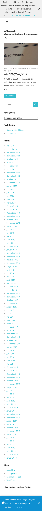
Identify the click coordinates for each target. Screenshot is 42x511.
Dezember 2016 (13, 333)
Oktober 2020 (12, 179)
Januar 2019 (11, 249)
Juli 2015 (10, 390)
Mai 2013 (10, 444)
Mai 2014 (10, 424)
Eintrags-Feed (12, 473)
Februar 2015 (12, 407)
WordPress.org (12, 480)
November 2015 (13, 377)
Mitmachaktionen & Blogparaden (26, 68)
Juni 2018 (10, 273)
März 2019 (11, 243)
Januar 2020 (11, 209)
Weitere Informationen (21, 15)
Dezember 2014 (13, 414)
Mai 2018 (10, 276)
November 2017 (13, 296)
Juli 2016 (10, 350)
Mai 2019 (10, 236)
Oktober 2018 (12, 259)
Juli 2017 (10, 310)
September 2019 (13, 222)
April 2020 (10, 199)
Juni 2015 (10, 394)
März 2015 (11, 404)
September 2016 (13, 343)
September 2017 (13, 303)
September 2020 (13, 182)
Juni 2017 (10, 313)
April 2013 (10, 447)
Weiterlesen (9, 95)
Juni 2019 (10, 232)
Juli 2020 (10, 189)
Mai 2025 (10, 145)
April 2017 (10, 320)
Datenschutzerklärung (15, 130)
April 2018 (10, 280)
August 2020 (11, 186)
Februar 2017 (12, 326)
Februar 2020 (12, 206)
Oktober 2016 (12, 340)
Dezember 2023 (13, 152)
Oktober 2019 (12, 219)
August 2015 (11, 387)
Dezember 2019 (13, 212)
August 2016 (11, 347)
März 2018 (11, 283)
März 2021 (11, 162)
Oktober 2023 (12, 159)
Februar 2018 (12, 286)
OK (34, 15)
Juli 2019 (10, 229)
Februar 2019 (12, 246)
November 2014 (13, 417)
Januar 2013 (11, 457)
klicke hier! (18, 507)
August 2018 (11, 266)
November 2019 (13, 216)
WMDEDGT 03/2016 (15, 74)
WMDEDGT (7, 71)
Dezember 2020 (13, 172)
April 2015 (10, 400)
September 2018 (13, 263)
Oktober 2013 (12, 427)
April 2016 (10, 360)
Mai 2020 (10, 196)
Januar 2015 (11, 410)
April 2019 (10, 239)
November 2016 (13, 337)
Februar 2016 (12, 367)
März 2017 (11, 323)
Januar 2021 (11, 169)
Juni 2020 (10, 192)
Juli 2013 (10, 437)
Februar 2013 (12, 454)
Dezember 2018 (13, 253)
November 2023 (13, 155)
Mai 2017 (10, 316)
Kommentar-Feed (13, 476)
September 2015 (13, 384)
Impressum (11, 133)
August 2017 (11, 306)
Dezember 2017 (13, 293)
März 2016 (11, 363)
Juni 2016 (10, 353)
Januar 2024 (11, 149)
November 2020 (13, 176)
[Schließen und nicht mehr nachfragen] (39, 503)
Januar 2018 (11, 290)
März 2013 (11, 451)
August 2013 (11, 434)
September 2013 (13, 431)
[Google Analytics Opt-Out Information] (3, 503)
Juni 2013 (10, 441)
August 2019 (11, 226)
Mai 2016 (10, 357)
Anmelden (10, 470)
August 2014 (11, 420)
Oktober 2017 (12, 300)
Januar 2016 (11, 370)
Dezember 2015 (13, 373)
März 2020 (11, 202)
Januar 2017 (11, 330)
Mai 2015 (10, 397)
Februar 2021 (12, 165)
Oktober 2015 (12, 380)
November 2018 (13, 256)
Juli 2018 (10, 269)
